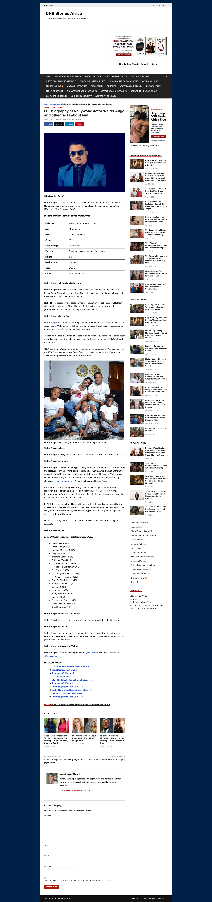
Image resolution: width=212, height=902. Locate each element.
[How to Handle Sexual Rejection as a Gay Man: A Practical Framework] (137, 217)
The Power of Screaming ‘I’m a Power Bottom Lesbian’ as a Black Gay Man (156, 259)
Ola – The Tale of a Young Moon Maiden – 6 (72, 680)
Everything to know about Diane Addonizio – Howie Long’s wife (84, 738)
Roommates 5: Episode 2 (63, 673)
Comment (49, 815)
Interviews (136, 548)
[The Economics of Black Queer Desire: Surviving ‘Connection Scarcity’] (137, 230)
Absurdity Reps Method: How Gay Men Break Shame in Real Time (155, 191)
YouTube (161, 899)
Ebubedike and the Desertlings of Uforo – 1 (72, 690)
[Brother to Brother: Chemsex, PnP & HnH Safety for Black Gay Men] (137, 374)
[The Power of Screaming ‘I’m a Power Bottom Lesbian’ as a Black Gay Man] (137, 256)
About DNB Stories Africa (68, 76)
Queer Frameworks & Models (61, 81)
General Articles (55, 104)
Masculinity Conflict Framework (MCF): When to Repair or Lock (156, 273)
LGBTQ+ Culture (93, 76)
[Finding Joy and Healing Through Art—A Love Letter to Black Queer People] (137, 359)
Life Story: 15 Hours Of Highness (67, 693)
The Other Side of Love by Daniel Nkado (70, 666)
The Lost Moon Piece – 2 (63, 676)
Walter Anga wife (103, 705)
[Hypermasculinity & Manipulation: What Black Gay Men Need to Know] (137, 387)
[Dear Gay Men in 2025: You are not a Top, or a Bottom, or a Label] (137, 305)
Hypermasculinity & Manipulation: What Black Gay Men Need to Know (156, 389)
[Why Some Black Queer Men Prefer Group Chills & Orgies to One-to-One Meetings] (137, 476)
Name (47, 845)
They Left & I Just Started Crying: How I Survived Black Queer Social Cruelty (156, 494)
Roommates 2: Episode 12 (64, 683)
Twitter (143, 899)
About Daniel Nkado (106, 96)
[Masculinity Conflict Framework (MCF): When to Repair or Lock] (137, 271)
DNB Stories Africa (64, 13)
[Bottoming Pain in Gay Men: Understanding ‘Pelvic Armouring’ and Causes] (137, 400)
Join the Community (81, 96)
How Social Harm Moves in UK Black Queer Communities (155, 286)
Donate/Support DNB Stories (82, 91)
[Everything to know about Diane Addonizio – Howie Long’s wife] (84, 726)
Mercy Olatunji (63, 119)
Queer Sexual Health (141, 76)
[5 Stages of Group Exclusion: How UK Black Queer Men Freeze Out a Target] (137, 202)
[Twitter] (157, 5)
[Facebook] (153, 5)
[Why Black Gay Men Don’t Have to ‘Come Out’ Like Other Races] (137, 161)
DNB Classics (137, 539)
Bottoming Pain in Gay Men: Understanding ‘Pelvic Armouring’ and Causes (155, 403)
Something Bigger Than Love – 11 (67, 686)
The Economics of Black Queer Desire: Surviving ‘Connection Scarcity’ (155, 232)
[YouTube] (163, 5)
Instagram (152, 899)
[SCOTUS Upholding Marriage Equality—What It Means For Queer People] (137, 331)
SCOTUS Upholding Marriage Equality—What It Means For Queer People (156, 334)
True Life (111, 86)
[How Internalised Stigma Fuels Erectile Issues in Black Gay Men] (137, 416)
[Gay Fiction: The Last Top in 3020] (137, 429)
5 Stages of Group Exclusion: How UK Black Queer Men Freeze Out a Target (156, 205)
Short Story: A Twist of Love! (65, 670)
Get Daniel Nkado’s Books (143, 91)
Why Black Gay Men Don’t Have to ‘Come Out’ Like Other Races (156, 162)
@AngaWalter (50, 656)
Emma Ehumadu (61, 481)
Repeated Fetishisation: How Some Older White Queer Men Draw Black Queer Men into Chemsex (156, 176)
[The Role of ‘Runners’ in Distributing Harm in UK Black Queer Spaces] (137, 507)
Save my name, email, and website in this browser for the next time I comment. (79, 880)
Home (49, 76)
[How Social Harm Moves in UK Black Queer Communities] (137, 284)
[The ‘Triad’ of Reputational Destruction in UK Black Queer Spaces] (137, 243)
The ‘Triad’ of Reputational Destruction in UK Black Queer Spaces (156, 245)
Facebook (135, 899)
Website (47, 866)
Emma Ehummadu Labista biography (64, 705)
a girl (121, 454)
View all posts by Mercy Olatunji (76, 790)
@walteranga (92, 652)
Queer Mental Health (116, 76)
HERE (140, 145)
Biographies (97, 86)
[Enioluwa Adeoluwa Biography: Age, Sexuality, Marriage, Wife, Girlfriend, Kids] (112, 726)
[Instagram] (160, 5)
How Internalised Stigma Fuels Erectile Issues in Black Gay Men (155, 417)
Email (47, 856)
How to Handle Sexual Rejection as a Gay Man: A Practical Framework (156, 219)
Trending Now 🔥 (54, 86)
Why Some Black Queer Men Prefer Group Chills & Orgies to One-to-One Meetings (156, 479)
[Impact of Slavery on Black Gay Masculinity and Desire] (137, 346)
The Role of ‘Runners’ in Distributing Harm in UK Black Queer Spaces (155, 509)
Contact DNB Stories (56, 96)
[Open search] (166, 76)
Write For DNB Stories (131, 86)
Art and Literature (77, 86)
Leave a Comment (75, 119)
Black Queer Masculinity (93, 81)
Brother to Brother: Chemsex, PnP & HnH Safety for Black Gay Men (156, 376)
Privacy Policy (153, 86)
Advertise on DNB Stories (113, 91)
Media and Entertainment (143, 556)
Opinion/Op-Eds (150, 81)
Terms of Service (54, 91)
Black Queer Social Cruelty (124, 81)
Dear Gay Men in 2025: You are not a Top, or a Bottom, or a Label (155, 307)
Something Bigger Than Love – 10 (67, 696)
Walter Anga (50, 322)
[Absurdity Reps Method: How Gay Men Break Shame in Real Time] (137, 189)
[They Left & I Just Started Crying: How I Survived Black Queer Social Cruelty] (137, 492)
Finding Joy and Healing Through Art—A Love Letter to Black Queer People (155, 362)
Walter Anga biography (86, 705)
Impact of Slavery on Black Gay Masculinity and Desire (156, 348)
